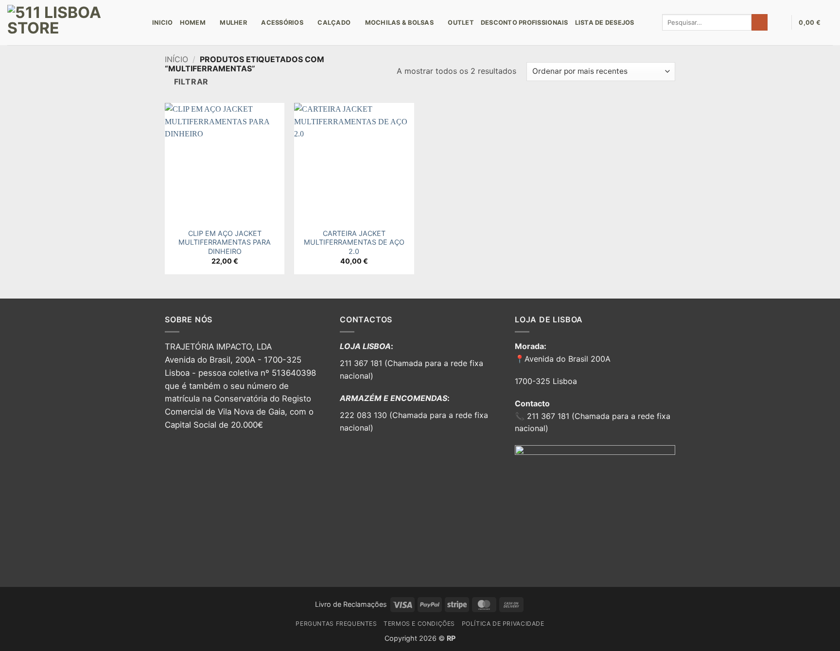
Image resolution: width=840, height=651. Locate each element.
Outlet (461, 22)
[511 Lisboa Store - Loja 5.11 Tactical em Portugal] (72, 22)
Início (176, 59)
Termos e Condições (419, 623)
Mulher (233, 22)
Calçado (333, 22)
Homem (193, 22)
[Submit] (760, 22)
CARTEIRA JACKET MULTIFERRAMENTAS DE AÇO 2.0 (354, 242)
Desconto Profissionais (524, 22)
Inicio (162, 22)
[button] (779, 22)
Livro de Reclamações (351, 604)
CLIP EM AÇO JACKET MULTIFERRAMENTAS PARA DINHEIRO (224, 242)
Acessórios (282, 22)
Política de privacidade (503, 623)
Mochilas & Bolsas (399, 22)
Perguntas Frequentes (336, 623)
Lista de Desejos (604, 22)
